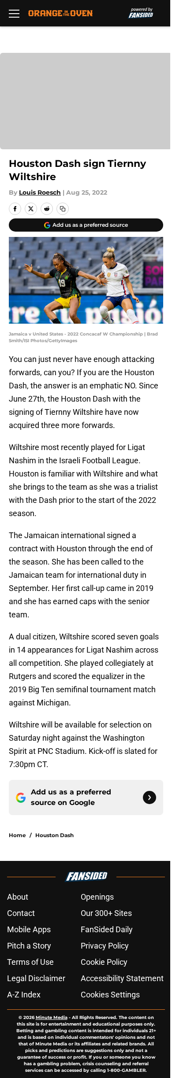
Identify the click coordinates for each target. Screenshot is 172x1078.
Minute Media (51, 1017)
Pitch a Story (29, 945)
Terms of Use (30, 962)
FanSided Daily (107, 929)
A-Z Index (24, 994)
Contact (21, 913)
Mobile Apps (29, 929)
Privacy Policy (105, 945)
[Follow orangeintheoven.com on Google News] (149, 797)
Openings (97, 896)
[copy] (62, 209)
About (17, 896)
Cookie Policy (104, 962)
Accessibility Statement (122, 978)
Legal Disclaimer (36, 978)
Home (17, 835)
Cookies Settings (110, 994)
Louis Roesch (40, 192)
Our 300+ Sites (106, 913)
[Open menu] (14, 13)
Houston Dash (54, 835)
